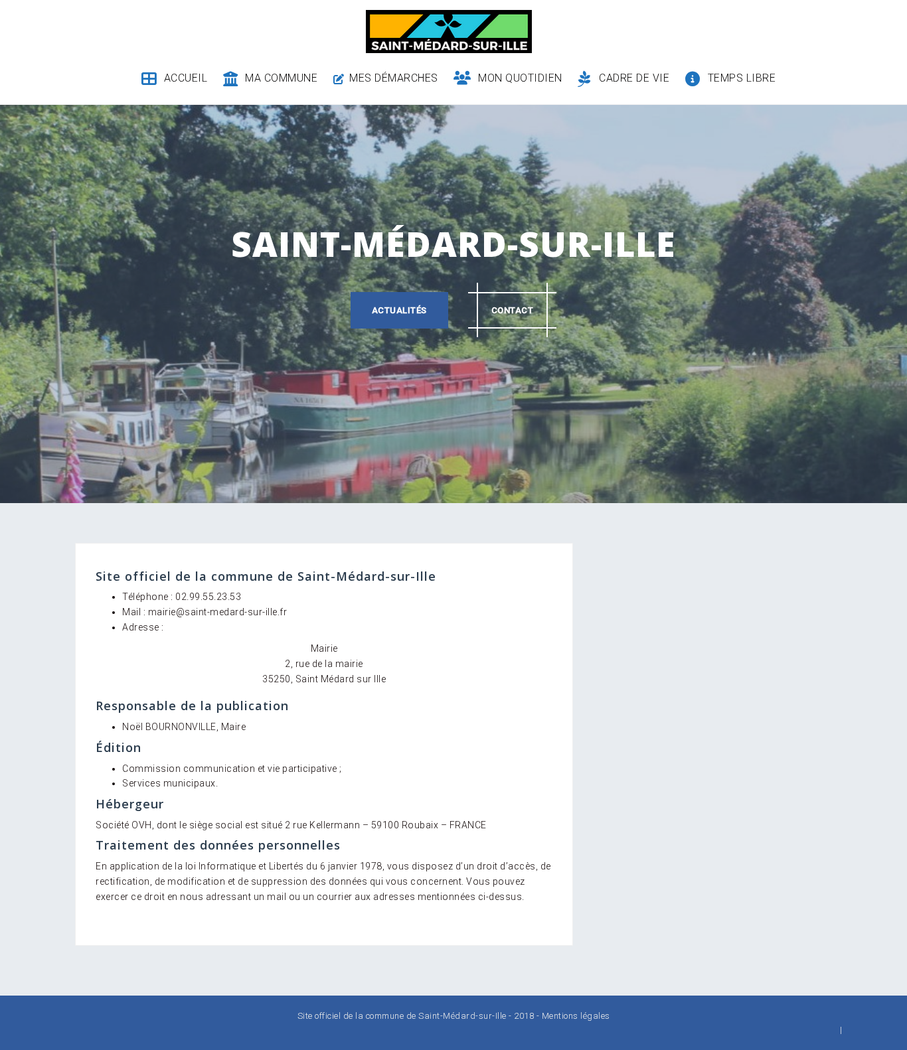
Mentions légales (576, 1016)
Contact (512, 310)
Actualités (399, 310)
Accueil (185, 78)
